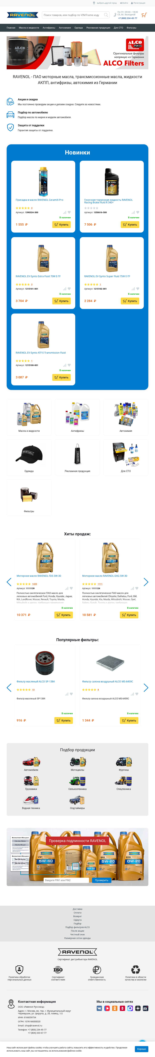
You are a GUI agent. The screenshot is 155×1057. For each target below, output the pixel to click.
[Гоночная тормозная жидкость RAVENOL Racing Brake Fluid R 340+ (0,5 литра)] (111, 182)
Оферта (78, 919)
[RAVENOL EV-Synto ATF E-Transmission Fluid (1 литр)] (43, 335)
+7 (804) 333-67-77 (37, 1033)
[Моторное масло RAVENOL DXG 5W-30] (110, 558)
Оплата (77, 912)
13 (33, 690)
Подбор (77, 923)
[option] (77, 52)
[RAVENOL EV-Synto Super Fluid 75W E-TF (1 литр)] (111, 258)
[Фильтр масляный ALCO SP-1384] (45, 663)
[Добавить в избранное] (71, 588)
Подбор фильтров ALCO (77, 927)
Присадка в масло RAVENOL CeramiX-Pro (39, 199)
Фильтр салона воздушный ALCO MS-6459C (107, 681)
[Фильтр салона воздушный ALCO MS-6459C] (110, 663)
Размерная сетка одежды (77, 938)
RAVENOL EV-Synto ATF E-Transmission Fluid (41, 352)
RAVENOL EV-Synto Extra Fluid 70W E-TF (38, 276)
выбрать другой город (107, 3)
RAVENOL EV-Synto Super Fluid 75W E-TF (107, 276)
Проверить (101, 880)
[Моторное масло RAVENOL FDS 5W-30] (45, 558)
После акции (77, 930)
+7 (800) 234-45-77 (127, 18)
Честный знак (77, 934)
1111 (100, 584)
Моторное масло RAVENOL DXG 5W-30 (104, 575)
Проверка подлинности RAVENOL (77, 841)
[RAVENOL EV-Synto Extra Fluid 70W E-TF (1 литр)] (43, 258)
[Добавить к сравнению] (66, 588)
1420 (34, 584)
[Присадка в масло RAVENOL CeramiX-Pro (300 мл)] (43, 182)
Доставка (77, 909)
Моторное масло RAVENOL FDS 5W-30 (39, 575)
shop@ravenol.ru (33, 1025)
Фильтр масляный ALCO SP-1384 (36, 681)
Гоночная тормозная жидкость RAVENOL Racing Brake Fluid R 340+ (108, 201)
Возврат (77, 916)
